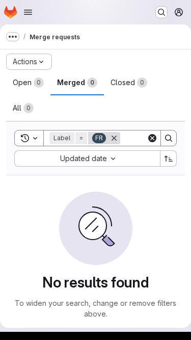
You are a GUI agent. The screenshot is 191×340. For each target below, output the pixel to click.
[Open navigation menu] (28, 12)
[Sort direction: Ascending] (168, 158)
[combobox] (87, 158)
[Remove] (114, 138)
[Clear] (152, 138)
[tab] (28, 82)
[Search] (168, 138)
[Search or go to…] (161, 12)
